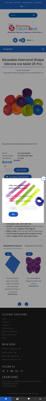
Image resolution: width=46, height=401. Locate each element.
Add (13, 214)
